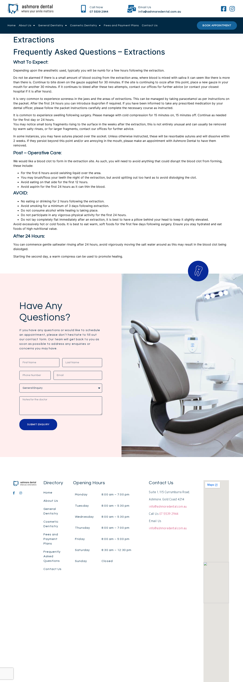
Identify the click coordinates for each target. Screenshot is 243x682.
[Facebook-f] (13, 492)
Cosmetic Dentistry (83, 25)
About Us (25, 25)
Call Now (96, 7)
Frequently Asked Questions (52, 556)
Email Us (144, 7)
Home (12, 25)
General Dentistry (50, 25)
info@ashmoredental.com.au (168, 507)
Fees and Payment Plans (121, 25)
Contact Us (150, 25)
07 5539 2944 (168, 514)
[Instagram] (20, 492)
